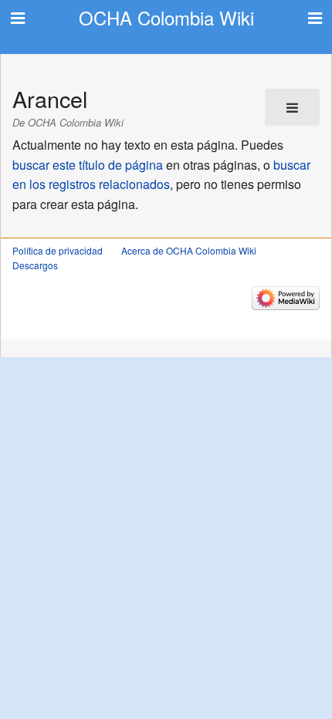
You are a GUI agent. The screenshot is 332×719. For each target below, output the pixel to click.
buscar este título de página (87, 165)
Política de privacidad (57, 250)
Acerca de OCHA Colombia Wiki (188, 250)
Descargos (35, 265)
